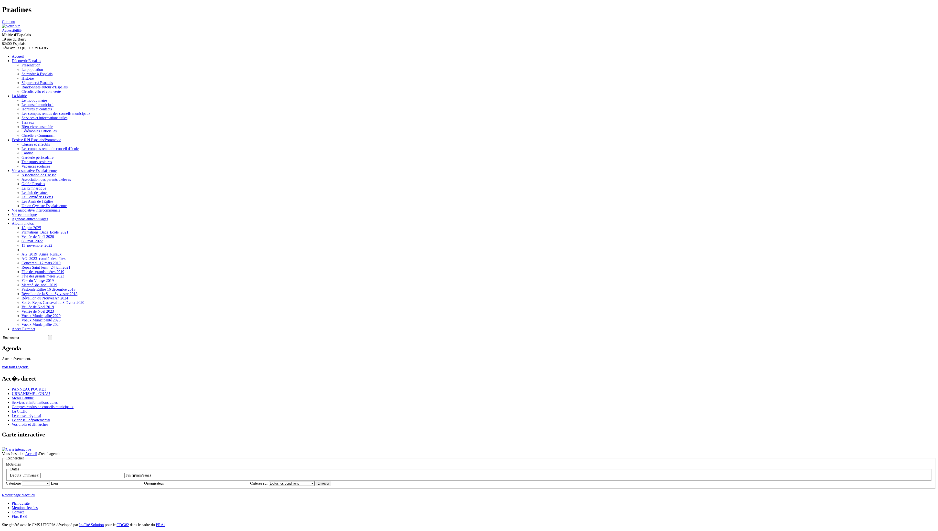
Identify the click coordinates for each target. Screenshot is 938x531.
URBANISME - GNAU (31, 394)
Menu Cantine (23, 398)
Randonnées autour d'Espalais (44, 87)
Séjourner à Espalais (37, 83)
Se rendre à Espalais (37, 74)
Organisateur (154, 483)
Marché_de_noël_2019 (39, 285)
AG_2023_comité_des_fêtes (43, 258)
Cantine (27, 153)
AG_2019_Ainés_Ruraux (41, 254)
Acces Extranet (23, 329)
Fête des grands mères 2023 (42, 276)
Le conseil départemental (31, 420)
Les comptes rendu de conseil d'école (50, 149)
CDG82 (123, 525)
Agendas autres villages (30, 219)
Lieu (54, 483)
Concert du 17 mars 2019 (41, 263)
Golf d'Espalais (33, 184)
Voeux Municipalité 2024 (41, 324)
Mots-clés (13, 464)
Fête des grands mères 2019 (42, 272)
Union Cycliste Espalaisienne (44, 206)
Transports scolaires (36, 162)
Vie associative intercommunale (36, 210)
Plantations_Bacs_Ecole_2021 (44, 232)
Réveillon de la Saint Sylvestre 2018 (49, 294)
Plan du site (21, 503)
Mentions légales (25, 508)
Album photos (23, 223)
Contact (18, 512)
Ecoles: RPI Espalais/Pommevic (36, 140)
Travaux (27, 122)
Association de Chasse (38, 175)
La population (32, 69)
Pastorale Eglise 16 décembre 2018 (48, 289)
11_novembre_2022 (36, 245)
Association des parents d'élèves (46, 179)
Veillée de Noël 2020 (37, 236)
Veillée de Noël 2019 (37, 307)
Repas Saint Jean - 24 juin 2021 (45, 267)
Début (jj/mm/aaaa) (24, 475)
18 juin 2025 (31, 228)
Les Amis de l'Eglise (37, 201)
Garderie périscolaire (37, 157)
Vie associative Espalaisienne (34, 171)
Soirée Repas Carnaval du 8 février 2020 (52, 302)
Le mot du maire (34, 100)
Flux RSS (19, 516)
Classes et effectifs (35, 144)
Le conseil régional (26, 416)
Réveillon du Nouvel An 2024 (44, 298)
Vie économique (24, 214)
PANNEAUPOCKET (29, 389)
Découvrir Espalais (26, 61)
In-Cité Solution (91, 525)
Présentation (30, 65)
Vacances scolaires (35, 166)
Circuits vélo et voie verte (41, 91)
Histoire (27, 78)
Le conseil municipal (37, 105)
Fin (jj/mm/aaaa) (138, 475)
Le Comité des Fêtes (37, 197)
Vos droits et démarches (30, 424)
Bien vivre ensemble (37, 127)
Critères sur (259, 483)
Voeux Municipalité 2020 (41, 316)
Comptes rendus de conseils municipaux (43, 407)
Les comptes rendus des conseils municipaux (55, 113)
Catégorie (13, 483)
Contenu (8, 22)
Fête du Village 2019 (37, 280)
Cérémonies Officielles (39, 131)
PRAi (160, 525)
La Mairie (19, 96)
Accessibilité (11, 30)
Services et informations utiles (44, 118)
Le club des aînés (34, 193)
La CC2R (19, 411)
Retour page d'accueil (18, 495)
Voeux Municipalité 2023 (41, 320)
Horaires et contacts (36, 109)
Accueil (18, 56)
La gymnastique (33, 188)
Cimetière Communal (37, 135)
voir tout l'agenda (15, 367)
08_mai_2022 (32, 241)
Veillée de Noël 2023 (37, 311)
